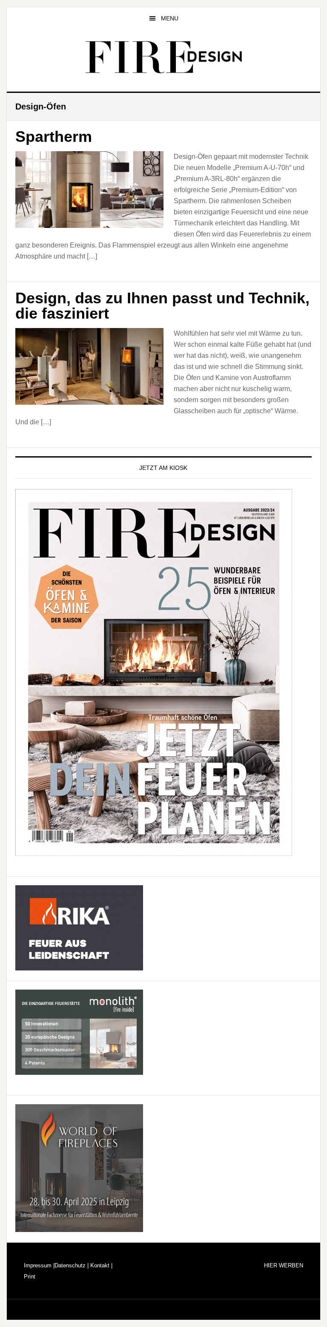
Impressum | (39, 1265)
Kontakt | (100, 1265)
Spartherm (53, 136)
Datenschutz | (71, 1265)
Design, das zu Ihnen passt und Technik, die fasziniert (162, 305)
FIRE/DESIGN (163, 57)
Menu (169, 18)
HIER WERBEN (283, 1265)
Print (29, 1276)
